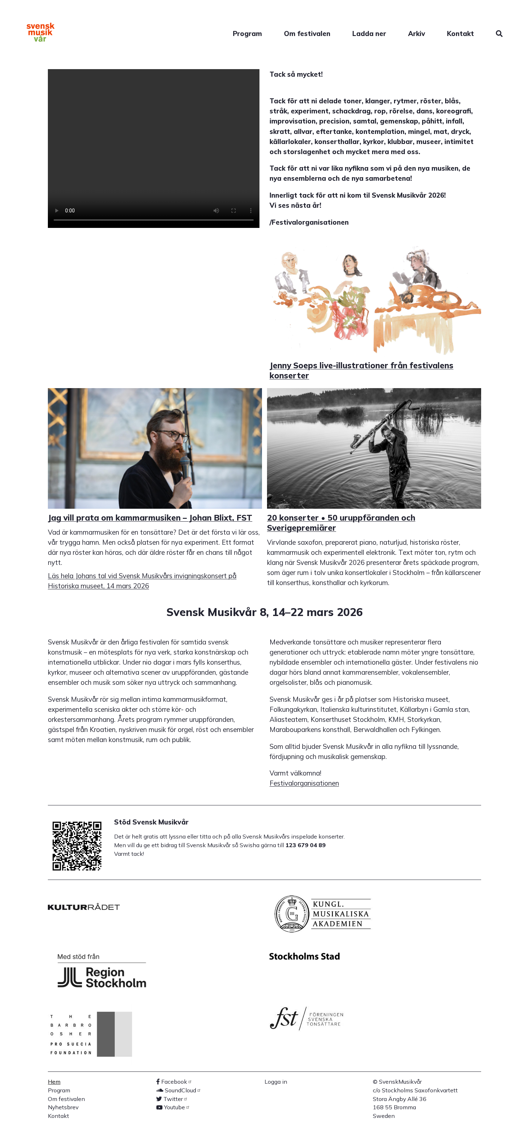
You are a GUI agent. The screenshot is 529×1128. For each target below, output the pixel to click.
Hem (54, 1081)
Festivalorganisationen (304, 783)
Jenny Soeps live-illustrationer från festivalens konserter (361, 370)
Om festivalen (307, 33)
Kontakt (460, 33)
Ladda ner (369, 33)
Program (247, 33)
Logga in (275, 1081)
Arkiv (416, 33)
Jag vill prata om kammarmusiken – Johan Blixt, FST (150, 517)
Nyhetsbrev (63, 1107)
